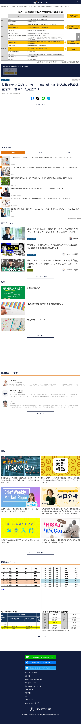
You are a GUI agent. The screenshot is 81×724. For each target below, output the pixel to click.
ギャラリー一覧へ (41, 636)
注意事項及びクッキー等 (33, 686)
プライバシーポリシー (32, 683)
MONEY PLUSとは (31, 673)
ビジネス (12, 7)
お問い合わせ (29, 689)
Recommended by (72, 218)
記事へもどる (40, 104)
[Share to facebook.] (32, 98)
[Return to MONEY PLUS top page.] (40, 2)
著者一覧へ (40, 413)
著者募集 (28, 693)
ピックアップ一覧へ (40, 277)
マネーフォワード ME (32, 703)
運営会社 (28, 676)
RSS (26, 696)
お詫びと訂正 (29, 700)
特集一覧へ (40, 336)
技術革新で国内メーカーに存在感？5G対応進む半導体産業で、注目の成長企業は (40, 7)
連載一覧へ (40, 553)
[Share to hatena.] (48, 98)
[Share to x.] (37, 98)
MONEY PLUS (4, 7)
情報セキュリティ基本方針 (33, 679)
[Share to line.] (43, 98)
